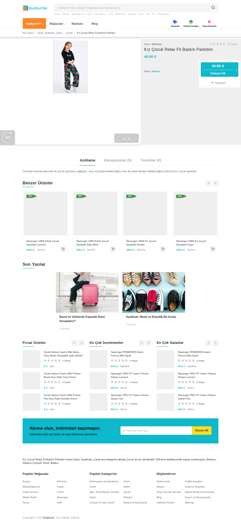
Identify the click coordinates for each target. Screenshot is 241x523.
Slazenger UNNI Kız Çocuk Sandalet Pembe (141, 243)
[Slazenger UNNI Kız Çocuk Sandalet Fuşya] (195, 213)
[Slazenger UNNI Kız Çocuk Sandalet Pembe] (145, 213)
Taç (153, 14)
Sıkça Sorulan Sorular (169, 492)
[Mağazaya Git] (63, 249)
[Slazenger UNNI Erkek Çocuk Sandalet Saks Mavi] (96, 213)
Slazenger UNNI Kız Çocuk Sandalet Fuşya (191, 243)
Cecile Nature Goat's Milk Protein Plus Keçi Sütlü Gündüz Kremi (62, 397)
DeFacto (65, 14)
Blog (159, 497)
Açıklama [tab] (87, 160)
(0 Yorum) (232, 44)
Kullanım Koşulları (195, 486)
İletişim (160, 486)
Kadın (126, 486)
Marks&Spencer (78, 14)
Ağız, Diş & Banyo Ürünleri (104, 492)
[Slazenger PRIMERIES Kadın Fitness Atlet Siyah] (98, 359)
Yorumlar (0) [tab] (150, 160)
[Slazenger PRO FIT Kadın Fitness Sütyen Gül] (98, 402)
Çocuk (127, 492)
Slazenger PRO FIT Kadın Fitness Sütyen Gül (130, 397)
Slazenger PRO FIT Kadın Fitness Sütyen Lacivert (130, 375)
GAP (148, 14)
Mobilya (127, 497)
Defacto (156, 71)
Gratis (89, 14)
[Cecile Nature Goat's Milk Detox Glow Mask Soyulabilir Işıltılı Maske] (31, 359)
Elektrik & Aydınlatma (135, 502)
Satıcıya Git (217, 69)
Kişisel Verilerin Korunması (200, 492)
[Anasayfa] (35, 8)
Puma (141, 14)
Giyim (93, 486)
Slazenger (132, 14)
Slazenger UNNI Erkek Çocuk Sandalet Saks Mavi (92, 243)
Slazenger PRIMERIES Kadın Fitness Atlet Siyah (127, 354)
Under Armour (99, 14)
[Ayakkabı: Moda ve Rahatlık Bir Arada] (153, 292)
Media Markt (120, 14)
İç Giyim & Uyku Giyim (102, 502)
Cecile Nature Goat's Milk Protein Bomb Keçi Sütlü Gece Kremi (62, 375)
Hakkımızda (163, 481)
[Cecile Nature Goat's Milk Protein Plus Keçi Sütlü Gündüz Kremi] (31, 402)
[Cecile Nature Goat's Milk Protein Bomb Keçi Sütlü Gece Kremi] (31, 380)
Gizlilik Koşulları (193, 481)
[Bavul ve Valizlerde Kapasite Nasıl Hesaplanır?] (87, 292)
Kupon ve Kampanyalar (198, 497)
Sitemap (189, 502)
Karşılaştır (220, 83)
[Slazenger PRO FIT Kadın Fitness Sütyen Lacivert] (98, 380)
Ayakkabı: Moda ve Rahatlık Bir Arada (151, 316)
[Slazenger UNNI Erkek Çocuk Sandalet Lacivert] (46, 213)
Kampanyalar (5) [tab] (118, 160)
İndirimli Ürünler (165, 502)
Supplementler (163, 14)
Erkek (126, 481)
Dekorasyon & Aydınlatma (104, 481)
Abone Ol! (201, 430)
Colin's (110, 14)
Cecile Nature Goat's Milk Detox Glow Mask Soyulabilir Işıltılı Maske (63, 354)
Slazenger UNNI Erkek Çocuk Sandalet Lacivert (42, 243)
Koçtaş (57, 14)
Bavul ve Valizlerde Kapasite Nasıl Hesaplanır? (82, 319)
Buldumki (48, 517)
